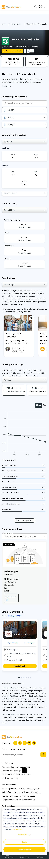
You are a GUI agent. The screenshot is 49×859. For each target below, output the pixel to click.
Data (44, 405)
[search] (35, 7)
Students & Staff (10, 193)
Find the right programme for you (16, 767)
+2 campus (34, 46)
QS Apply (29, 704)
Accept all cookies (24, 850)
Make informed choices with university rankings (21, 792)
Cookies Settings (24, 834)
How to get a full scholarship (13, 335)
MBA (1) (11, 125)
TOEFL (36, 154)
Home (3, 24)
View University (20, 666)
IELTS (13, 154)
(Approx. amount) (24, 227)
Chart (38, 405)
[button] (19, 677)
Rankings (7, 380)
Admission (8, 141)
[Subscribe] (43, 754)
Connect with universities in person (16, 774)
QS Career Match (9, 714)
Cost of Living (9, 210)
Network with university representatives (18, 796)
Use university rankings (11, 771)
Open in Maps (11, 596)
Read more (6, 86)
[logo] (11, 6)
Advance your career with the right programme (21, 788)
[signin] (40, 6)
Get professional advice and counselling (18, 799)
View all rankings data (23, 520)
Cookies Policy (17, 829)
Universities (16, 24)
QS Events (17, 704)
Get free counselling (10, 778)
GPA (13, 172)
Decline (24, 842)
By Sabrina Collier (18, 348)
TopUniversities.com (10, 688)
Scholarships (9, 285)
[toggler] (45, 6)
